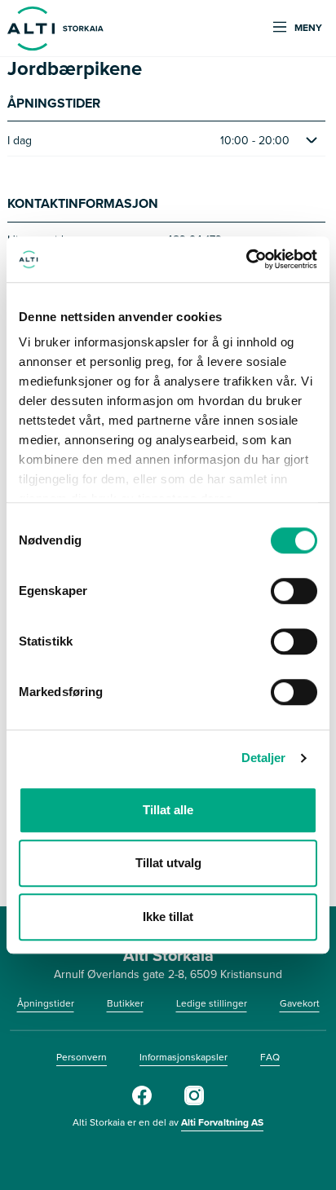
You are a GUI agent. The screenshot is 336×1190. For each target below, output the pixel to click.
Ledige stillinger (211, 1003)
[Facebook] (142, 1101)
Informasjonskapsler (183, 1057)
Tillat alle (168, 810)
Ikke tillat (168, 916)
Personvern (81, 1057)
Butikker (125, 1003)
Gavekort (300, 1003)
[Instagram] (194, 1101)
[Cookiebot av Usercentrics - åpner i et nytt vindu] (246, 259)
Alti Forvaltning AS (222, 1122)
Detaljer (263, 758)
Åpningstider (45, 1003)
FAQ (270, 1057)
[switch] (294, 591)
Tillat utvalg (168, 863)
